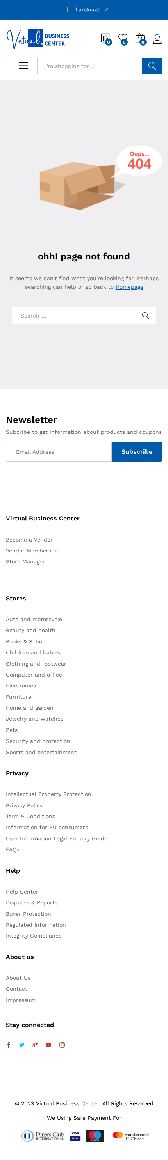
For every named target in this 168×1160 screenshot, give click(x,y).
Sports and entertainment (41, 752)
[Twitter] (22, 1045)
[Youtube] (48, 1045)
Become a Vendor (29, 539)
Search (152, 66)
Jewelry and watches (34, 719)
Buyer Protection (28, 914)
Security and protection (38, 741)
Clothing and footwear (36, 664)
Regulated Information (36, 925)
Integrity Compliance (34, 936)
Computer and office (34, 674)
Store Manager (25, 561)
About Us (18, 978)
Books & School (26, 641)
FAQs (12, 849)
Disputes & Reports (31, 902)
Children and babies (33, 652)
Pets (12, 730)
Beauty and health (30, 630)
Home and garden (30, 708)
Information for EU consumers (47, 827)
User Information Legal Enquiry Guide (56, 838)
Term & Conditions (30, 816)
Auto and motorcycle (34, 619)
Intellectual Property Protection (48, 794)
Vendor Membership (33, 550)
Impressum (21, 1000)
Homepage (129, 287)
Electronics (21, 685)
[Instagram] (62, 1045)
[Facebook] (8, 1045)
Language (87, 9)
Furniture (18, 697)
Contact (16, 989)
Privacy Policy (24, 805)
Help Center (22, 891)
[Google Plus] (35, 1045)
